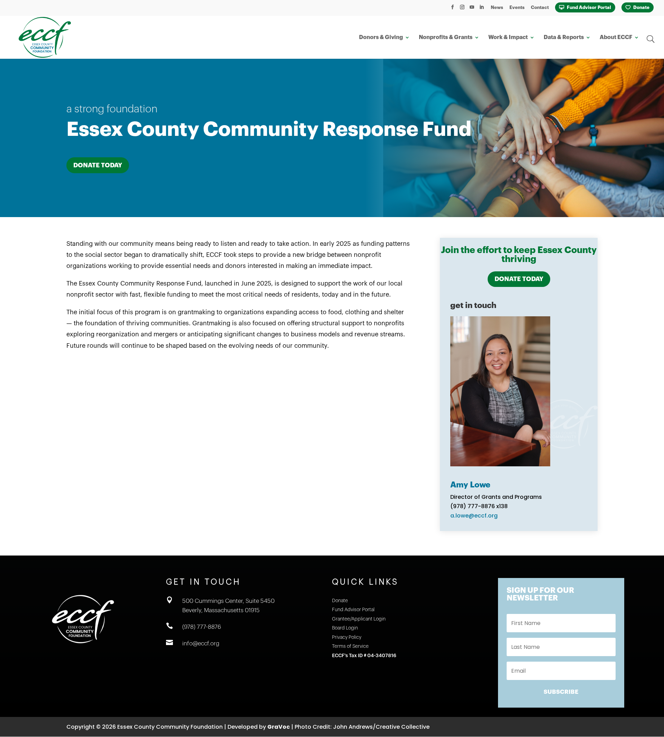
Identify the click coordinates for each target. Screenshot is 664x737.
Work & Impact (508, 37)
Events (517, 7)
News (497, 7)
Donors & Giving (381, 37)
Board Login (345, 628)
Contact (540, 7)
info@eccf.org (200, 643)
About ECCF (616, 37)
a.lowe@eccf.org (474, 516)
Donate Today (97, 165)
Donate (641, 7)
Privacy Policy (346, 637)
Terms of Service (350, 646)
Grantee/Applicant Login (359, 619)
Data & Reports (564, 37)
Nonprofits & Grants (445, 37)
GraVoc (278, 727)
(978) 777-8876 (201, 627)
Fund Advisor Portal (589, 7)
